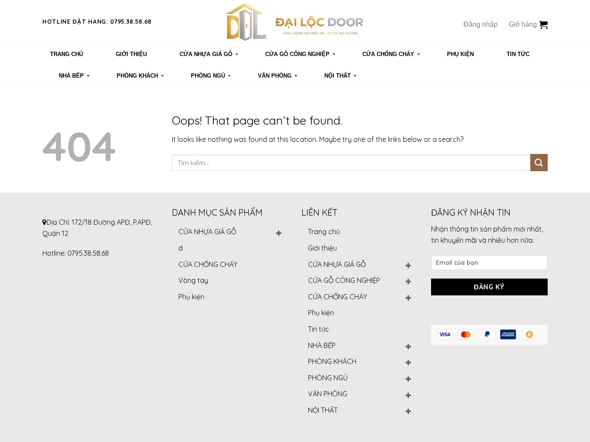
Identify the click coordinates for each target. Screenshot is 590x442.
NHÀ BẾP (322, 345)
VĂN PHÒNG (327, 393)
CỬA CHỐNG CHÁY (208, 264)
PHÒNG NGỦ (328, 377)
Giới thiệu (322, 248)
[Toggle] (278, 232)
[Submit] (539, 162)
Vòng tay (193, 280)
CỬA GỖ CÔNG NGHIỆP (344, 280)
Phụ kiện (191, 296)
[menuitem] (66, 54)
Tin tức (318, 329)
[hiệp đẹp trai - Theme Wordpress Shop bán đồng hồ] (295, 21)
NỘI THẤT (323, 410)
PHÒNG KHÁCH (332, 361)
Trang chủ (324, 231)
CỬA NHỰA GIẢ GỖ (207, 231)
